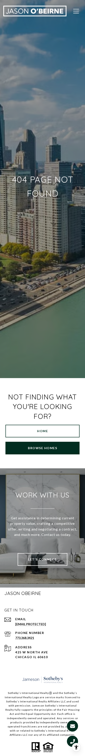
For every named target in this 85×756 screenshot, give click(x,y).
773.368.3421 (24, 638)
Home (42, 431)
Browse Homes (42, 448)
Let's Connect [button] (42, 559)
